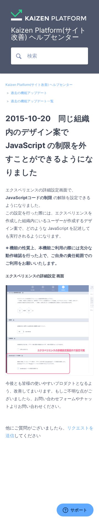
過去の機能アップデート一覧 (32, 101)
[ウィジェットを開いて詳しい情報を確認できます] (75, 510)
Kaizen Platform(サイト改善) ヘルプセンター (39, 85)
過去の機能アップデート (29, 93)
